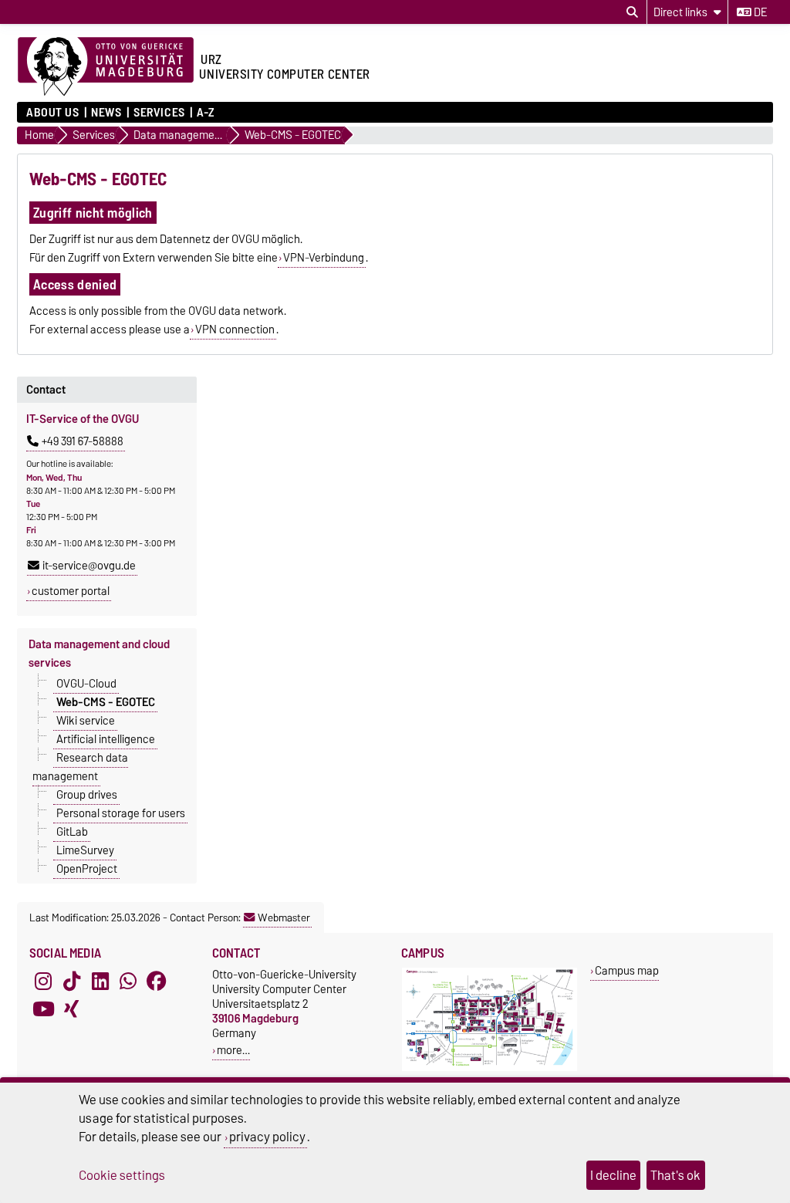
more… (233, 1049)
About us (52, 112)
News (106, 112)
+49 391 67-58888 (82, 441)
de (759, 12)
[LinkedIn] (100, 981)
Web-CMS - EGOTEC (105, 701)
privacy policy (267, 1136)
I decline (613, 1175)
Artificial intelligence (105, 738)
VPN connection (235, 329)
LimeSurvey (85, 849)
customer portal (71, 591)
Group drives (86, 794)
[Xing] (72, 1008)
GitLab (72, 831)
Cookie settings (122, 1175)
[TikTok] (72, 981)
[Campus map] (489, 1067)
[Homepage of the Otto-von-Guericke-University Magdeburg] (105, 67)
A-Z (205, 112)
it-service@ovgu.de (89, 565)
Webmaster (284, 917)
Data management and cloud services (99, 653)
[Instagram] (43, 981)
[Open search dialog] (632, 12)
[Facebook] (156, 981)
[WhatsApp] (128, 981)
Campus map (627, 970)
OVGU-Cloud (86, 683)
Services (158, 112)
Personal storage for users (120, 812)
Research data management (80, 766)
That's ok (675, 1175)
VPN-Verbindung (323, 257)
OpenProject (86, 868)
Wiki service (85, 720)
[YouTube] (43, 1008)
